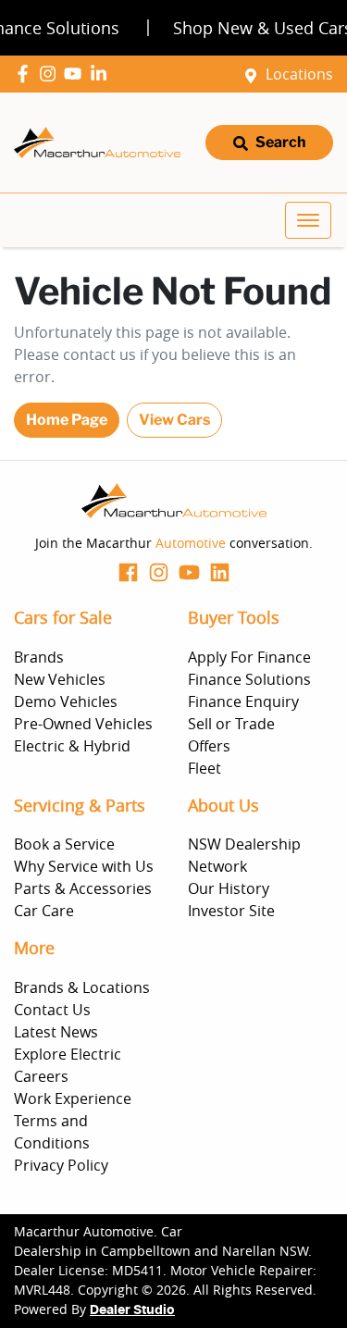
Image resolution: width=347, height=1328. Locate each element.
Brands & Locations (82, 987)
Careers (41, 1076)
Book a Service (64, 844)
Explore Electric (67, 1054)
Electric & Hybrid (72, 746)
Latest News (56, 1032)
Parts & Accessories (83, 888)
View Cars (174, 419)
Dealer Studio (132, 1310)
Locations (299, 74)
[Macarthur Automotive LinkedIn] (102, 73)
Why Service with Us (84, 866)
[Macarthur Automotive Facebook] (26, 73)
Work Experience (72, 1098)
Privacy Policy (61, 1165)
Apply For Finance (249, 657)
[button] (308, 220)
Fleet (204, 768)
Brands (39, 657)
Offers (209, 746)
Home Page (66, 419)
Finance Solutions (249, 679)
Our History (228, 888)
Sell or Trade (231, 724)
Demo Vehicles (66, 701)
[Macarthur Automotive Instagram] (51, 73)
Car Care (44, 910)
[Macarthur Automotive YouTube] (76, 73)
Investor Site (231, 910)
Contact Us (52, 1009)
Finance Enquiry (243, 701)
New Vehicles (59, 679)
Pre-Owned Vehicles (83, 724)
